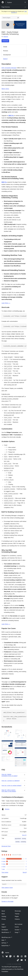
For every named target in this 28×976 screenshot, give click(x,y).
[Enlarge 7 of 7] (24, 759)
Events (17, 927)
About (3, 911)
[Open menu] (25, 2)
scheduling (23, 841)
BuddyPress (6, 945)
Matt (4, 940)
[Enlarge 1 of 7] (11, 731)
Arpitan (7, 952)
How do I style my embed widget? (11, 785)
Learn (3, 924)
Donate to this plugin (7, 901)
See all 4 (24, 835)
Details (5, 46)
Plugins (17, 916)
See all (24, 872)
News (3, 913)
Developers (5, 929)
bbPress (5, 943)
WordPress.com (7, 937)
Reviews (5, 50)
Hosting (4, 916)
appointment (18, 838)
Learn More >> (6, 303)
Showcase (18, 911)
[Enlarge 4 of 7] (24, 731)
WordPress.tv (6, 932)
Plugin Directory (6, 7)
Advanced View (6, 846)
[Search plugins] (18, 17)
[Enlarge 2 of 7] (11, 742)
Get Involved (18, 924)
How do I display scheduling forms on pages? (10, 775)
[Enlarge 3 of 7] (11, 758)
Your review (5, 872)
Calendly (17, 841)
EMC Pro (11, 115)
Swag (17, 932)
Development (7, 54)
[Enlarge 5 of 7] (24, 742)
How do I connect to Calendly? (11, 780)
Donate (18, 929)
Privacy (4, 919)
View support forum (7, 887)
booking (24, 838)
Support (5, 58)
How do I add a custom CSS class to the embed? (9, 790)
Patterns (17, 919)
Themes (17, 913)
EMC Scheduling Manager (9, 68)
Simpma (6, 36)
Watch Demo (5, 88)
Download (5, 40)
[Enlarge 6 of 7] (24, 749)
